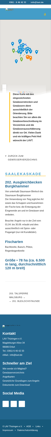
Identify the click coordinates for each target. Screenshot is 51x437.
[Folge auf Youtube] (14, 404)
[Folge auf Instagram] (22, 404)
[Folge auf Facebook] (6, 404)
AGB (28, 426)
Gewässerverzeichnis (13, 372)
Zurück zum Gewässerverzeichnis (22, 158)
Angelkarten (9, 377)
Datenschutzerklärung (27, 430)
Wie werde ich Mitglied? (15, 368)
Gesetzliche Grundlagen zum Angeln (21, 381)
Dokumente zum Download (16, 385)
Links (38, 426)
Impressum (8, 430)
